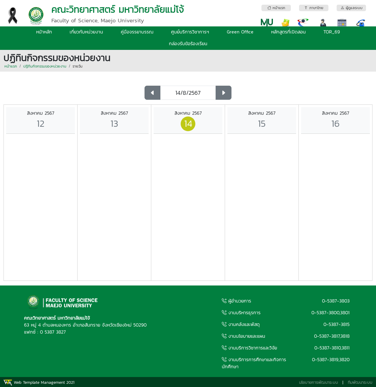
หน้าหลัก (44, 31)
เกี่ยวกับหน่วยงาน (86, 31)
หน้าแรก (10, 66)
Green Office (240, 31)
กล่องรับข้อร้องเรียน (188, 43)
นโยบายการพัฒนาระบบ (318, 382)
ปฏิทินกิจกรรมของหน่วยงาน (44, 66)
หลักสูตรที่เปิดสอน (288, 31)
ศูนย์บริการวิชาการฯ (190, 31)
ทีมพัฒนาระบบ (360, 382)
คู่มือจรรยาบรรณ (137, 31)
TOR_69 (331, 31)
